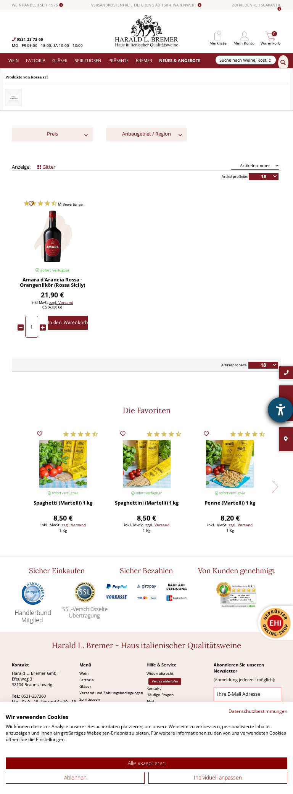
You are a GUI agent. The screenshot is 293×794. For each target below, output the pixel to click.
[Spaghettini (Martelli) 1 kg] (146, 464)
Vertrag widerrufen (165, 681)
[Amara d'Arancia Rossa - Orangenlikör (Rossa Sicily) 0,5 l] (52, 236)
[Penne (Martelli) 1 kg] (230, 464)
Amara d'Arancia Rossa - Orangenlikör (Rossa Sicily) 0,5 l (52, 282)
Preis (52, 134)
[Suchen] (283, 62)
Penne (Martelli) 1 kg (229, 503)
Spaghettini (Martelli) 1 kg (147, 503)
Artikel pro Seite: (235, 176)
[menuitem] (218, 36)
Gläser (85, 686)
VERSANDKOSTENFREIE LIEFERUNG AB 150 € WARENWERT (144, 5)
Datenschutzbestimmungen (258, 711)
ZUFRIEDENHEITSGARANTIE (256, 5)
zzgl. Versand (61, 302)
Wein (84, 673)
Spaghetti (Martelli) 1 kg (63, 503)
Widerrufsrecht (160, 673)
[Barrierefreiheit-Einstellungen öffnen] (280, 409)
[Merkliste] (218, 36)
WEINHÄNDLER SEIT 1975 (35, 5)
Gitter (48, 167)
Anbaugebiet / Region (146, 134)
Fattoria (86, 679)
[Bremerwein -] (147, 45)
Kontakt (153, 688)
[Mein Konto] (244, 36)
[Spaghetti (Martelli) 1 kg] (63, 464)
